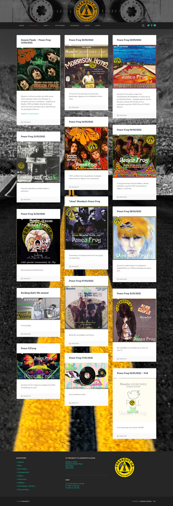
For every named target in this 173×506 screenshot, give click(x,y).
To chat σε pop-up (72, 486)
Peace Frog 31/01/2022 (129, 293)
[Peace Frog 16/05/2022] (86, 148)
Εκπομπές (74, 25)
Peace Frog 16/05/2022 (81, 121)
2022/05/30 (75, 107)
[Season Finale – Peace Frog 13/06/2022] (38, 69)
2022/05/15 (75, 187)
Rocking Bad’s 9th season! (35, 292)
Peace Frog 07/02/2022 (81, 280)
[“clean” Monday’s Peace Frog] (86, 228)
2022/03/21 (27, 199)
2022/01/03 (123, 436)
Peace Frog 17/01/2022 (81, 357)
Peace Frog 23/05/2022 (129, 39)
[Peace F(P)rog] (38, 366)
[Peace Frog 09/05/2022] (134, 156)
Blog (19, 465)
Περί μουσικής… (24, 489)
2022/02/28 (123, 279)
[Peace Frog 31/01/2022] (134, 320)
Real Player (69, 466)
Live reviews (22, 469)
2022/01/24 (27, 396)
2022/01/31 (123, 359)
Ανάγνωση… (22, 479)
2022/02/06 (75, 343)
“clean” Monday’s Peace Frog (84, 201)
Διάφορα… (21, 483)
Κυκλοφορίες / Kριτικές (26, 486)
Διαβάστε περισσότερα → (31, 114)
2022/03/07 (75, 266)
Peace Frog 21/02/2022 (33, 213)
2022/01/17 (75, 403)
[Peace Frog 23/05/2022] (134, 67)
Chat (46, 25)
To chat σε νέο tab (72, 488)
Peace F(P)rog (28, 348)
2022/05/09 (123, 197)
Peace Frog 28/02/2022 (129, 211)
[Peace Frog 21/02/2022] (38, 242)
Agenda (21, 462)
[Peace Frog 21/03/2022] (38, 162)
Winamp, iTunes (71, 462)
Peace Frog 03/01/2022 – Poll (132, 373)
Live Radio (33, 25)
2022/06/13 (27, 122)
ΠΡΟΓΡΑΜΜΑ (60, 25)
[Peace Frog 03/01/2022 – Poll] (134, 400)
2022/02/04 (27, 334)
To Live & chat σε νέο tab (74, 484)
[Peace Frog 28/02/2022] (134, 238)
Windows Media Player (74, 464)
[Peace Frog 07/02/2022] (86, 307)
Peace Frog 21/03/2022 (33, 136)
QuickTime (69, 468)
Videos (20, 476)
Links (97, 25)
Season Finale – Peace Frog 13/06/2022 (36, 41)
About (87, 25)
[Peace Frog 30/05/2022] (86, 66)
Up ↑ (155, 501)
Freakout (25, 501)
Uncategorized (23, 472)
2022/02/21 (27, 278)
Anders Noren (145, 501)
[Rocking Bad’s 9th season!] (38, 309)
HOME (21, 25)
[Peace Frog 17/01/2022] (86, 376)
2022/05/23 (123, 115)
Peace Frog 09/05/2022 (129, 129)
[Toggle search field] (143, 25)
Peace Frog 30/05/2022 (81, 39)
